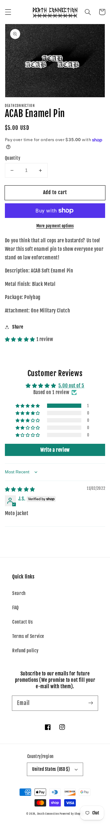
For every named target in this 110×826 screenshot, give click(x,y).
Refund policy (25, 650)
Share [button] (18, 327)
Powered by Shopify (72, 813)
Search (19, 593)
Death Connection (48, 813)
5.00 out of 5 (71, 386)
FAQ (15, 608)
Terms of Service (28, 636)
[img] (20, 489)
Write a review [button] (55, 450)
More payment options (55, 225)
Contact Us (22, 622)
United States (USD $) (51, 769)
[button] (8, 12)
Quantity (12, 158)
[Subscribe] (91, 703)
